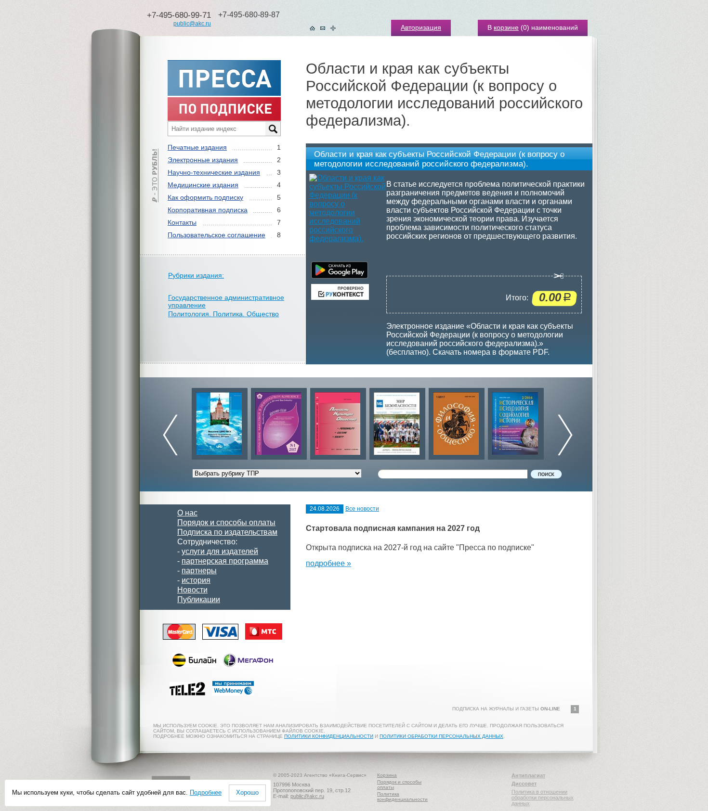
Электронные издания (203, 160)
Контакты (182, 222)
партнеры (199, 570)
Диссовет (524, 783)
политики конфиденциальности (328, 736)
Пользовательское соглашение (216, 235)
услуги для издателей (220, 551)
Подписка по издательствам (227, 532)
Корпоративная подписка (208, 210)
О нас (187, 513)
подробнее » (328, 563)
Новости (192, 590)
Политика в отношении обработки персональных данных (542, 797)
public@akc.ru (192, 23)
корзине (506, 27)
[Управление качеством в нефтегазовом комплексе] (279, 421)
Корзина (387, 775)
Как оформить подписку (205, 197)
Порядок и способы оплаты (226, 522)
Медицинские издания (203, 185)
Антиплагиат (528, 775)
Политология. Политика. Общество (223, 314)
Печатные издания (197, 147)
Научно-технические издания (214, 172)
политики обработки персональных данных (441, 736)
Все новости (362, 508)
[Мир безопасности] (397, 421)
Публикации (198, 599)
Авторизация (421, 27)
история (196, 580)
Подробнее (206, 792)
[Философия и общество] (457, 421)
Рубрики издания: (196, 275)
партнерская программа (225, 561)
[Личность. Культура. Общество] (338, 421)
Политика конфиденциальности (402, 796)
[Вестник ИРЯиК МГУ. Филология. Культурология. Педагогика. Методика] (220, 421)
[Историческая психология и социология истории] (516, 421)
